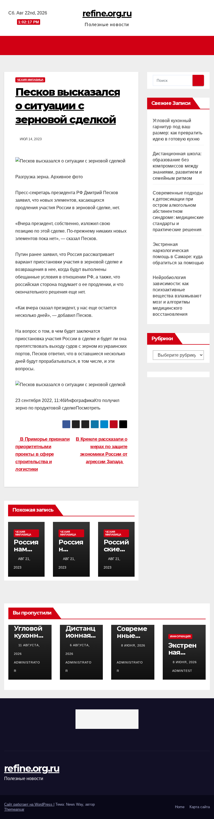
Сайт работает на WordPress (29, 804)
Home (179, 807)
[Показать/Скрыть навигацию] (108, 45)
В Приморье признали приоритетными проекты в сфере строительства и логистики (42, 454)
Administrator (27, 666)
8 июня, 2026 (133, 645)
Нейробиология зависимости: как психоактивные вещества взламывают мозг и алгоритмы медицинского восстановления (177, 296)
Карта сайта (199, 807)
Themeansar (14, 809)
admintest (182, 670)
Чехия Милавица (30, 79)
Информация (180, 636)
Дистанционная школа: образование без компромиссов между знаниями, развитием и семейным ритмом (177, 166)
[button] (206, 45)
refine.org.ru (107, 13)
